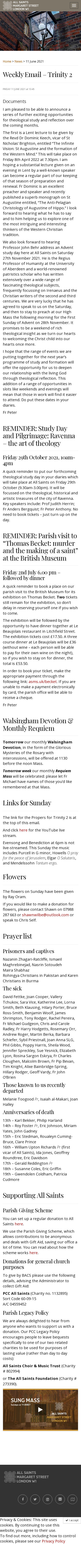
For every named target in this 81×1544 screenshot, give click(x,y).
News (18, 61)
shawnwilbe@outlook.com (45, 914)
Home (7, 61)
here (23, 830)
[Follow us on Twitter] (35, 1499)
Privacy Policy (53, 1541)
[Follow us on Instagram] (47, 1499)
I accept (73, 1520)
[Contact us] (60, 1499)
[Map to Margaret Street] (72, 1499)
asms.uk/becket (43, 681)
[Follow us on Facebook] (23, 1499)
